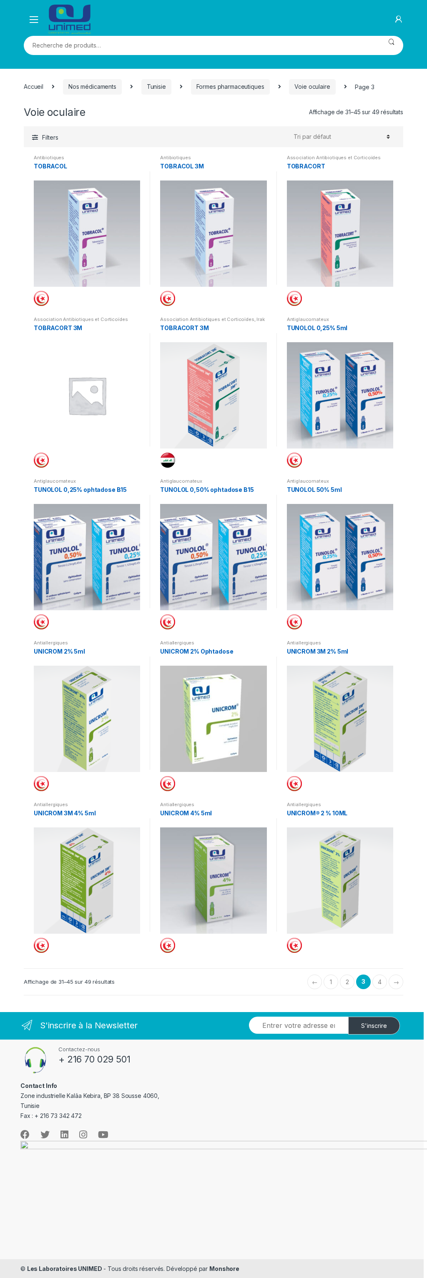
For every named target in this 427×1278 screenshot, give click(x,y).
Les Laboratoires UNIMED (64, 1268)
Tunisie (156, 86)
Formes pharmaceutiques (230, 86)
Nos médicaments (92, 86)
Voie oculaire (312, 86)
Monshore (224, 1268)
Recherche (391, 45)
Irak (260, 319)
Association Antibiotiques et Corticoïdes (334, 157)
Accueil (33, 86)
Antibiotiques (49, 157)
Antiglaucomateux (308, 319)
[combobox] (201, 45)
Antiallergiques (51, 643)
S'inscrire (374, 1025)
